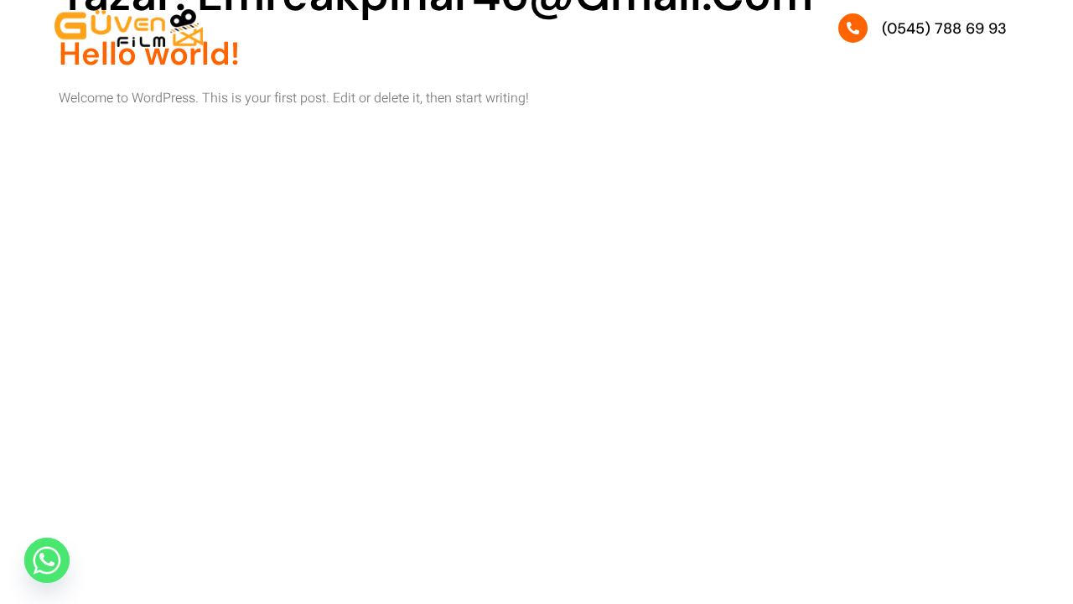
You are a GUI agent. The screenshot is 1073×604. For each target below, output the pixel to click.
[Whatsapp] (47, 560)
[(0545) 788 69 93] (853, 28)
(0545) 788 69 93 (944, 28)
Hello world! (149, 54)
